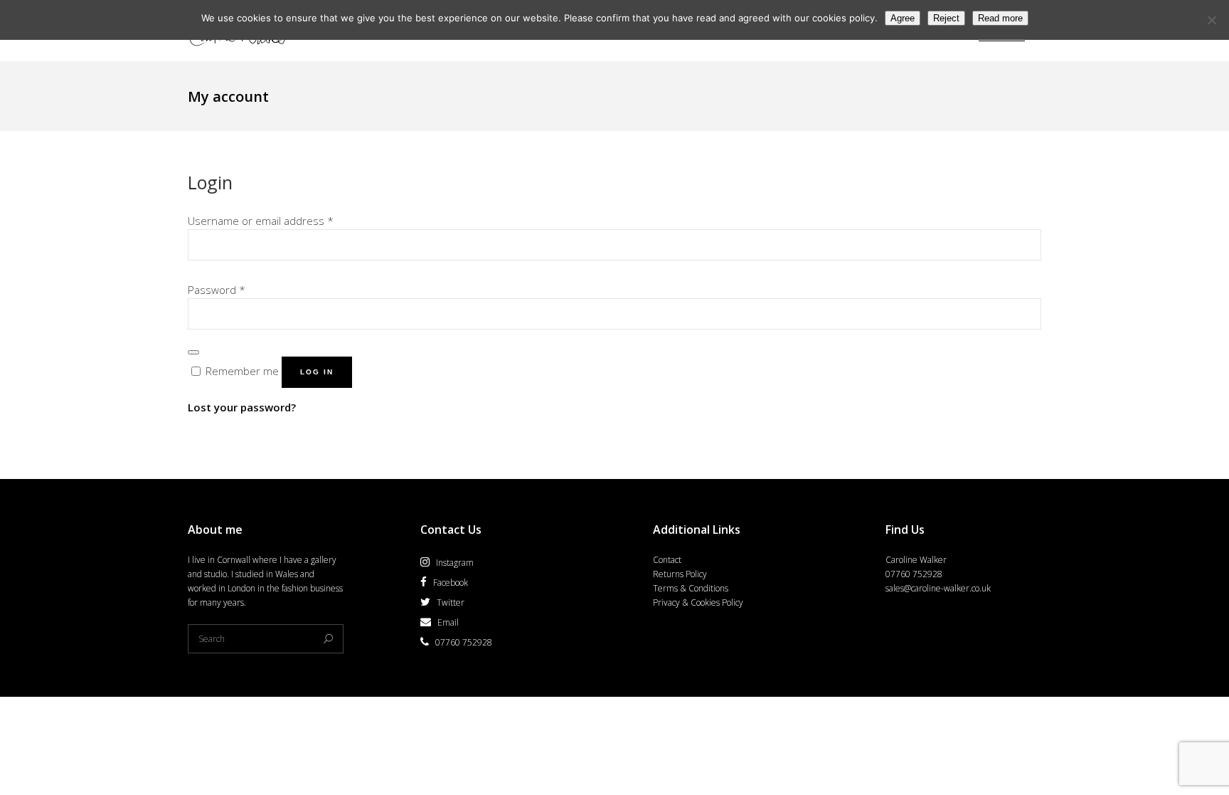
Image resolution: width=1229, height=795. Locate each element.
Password (216, 290)
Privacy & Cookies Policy (698, 602)
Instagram (455, 563)
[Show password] (193, 352)
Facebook (450, 582)
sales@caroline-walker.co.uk (938, 588)
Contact (667, 560)
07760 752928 (463, 642)
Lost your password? (242, 407)
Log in (317, 372)
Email (448, 622)
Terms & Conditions (690, 588)
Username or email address (261, 221)
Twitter (450, 602)
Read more (1000, 18)
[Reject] (1211, 20)
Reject (946, 18)
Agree (902, 18)
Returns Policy (680, 574)
